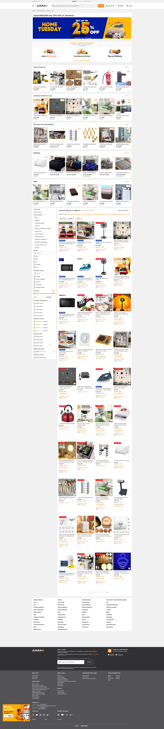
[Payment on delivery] (58, 715)
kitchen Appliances (87, 607)
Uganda (118, 678)
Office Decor (85, 626)
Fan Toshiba (61, 602)
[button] (74, 237)
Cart (130, 6)
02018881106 (43, 707)
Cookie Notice (63, 655)
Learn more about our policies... (82, 60)
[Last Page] (107, 592)
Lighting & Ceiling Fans (41, 239)
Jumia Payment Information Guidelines (66, 681)
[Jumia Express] (39, 352)
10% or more (39, 315)
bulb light (60, 619)
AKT (37, 259)
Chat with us (35, 675)
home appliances (86, 604)
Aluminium (39, 284)
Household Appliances (112, 604)
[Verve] (71, 715)
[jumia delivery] (88, 1)
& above (45, 321)
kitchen (60, 599)
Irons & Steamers (39, 234)
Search (101, 5)
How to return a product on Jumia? (40, 688)
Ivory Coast (110, 678)
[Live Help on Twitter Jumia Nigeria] (44, 715)
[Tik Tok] (47, 715)
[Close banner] (28, 706)
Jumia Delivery (35, 698)
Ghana (109, 677)
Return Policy (35, 695)
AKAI (37, 256)
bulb (34, 614)
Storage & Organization (41, 242)
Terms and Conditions (62, 679)
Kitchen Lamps (61, 614)
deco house (36, 622)
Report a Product (36, 691)
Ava (37, 267)
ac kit (34, 602)
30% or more (39, 309)
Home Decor (38, 231)
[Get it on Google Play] (119, 655)
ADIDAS (34, 719)
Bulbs (107, 612)
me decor (108, 622)
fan (107, 602)
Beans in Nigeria (86, 214)
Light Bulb (109, 614)
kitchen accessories (111, 607)
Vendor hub (85, 677)
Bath (36, 217)
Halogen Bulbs (86, 617)
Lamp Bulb (36, 619)
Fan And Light (110, 619)
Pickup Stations (35, 696)
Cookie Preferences (62, 693)
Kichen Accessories (38, 609)
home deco (60, 622)
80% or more (39, 336)
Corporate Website (62, 678)
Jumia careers (60, 677)
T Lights (108, 609)
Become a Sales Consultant (89, 678)
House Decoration (62, 629)
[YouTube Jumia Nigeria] (37, 715)
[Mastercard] (62, 715)
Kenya (109, 679)
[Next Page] (103, 592)
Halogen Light (61, 617)
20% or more (39, 312)
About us (59, 675)
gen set (84, 619)
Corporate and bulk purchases (39, 689)
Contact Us (34, 678)
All (36, 261)
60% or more (39, 339)
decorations (61, 626)
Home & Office (40, 10)
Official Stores (60, 682)
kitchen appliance (62, 607)
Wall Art (37, 247)
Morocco (118, 675)
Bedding (37, 220)
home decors (85, 622)
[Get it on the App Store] (111, 655)
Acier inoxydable (40, 279)
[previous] (34, 81)
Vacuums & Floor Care (41, 245)
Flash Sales (59, 684)
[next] (129, 81)
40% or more (39, 306)
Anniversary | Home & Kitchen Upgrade (116, 599)
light (59, 612)
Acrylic (38, 282)
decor (34, 626)
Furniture (37, 225)
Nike (46, 719)
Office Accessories (62, 609)
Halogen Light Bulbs (38, 617)
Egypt (109, 675)
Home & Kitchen (37, 215)
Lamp (83, 614)
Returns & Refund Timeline (38, 694)
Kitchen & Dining (39, 236)
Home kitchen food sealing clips (100, 214)
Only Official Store (41, 357)
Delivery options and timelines (39, 686)
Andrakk (38, 264)
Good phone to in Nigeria (74, 214)
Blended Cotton (40, 287)
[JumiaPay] (80, 1)
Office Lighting (37, 612)
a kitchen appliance (38, 607)
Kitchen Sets (61, 604)
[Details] (54, 351)
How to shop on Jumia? (37, 685)
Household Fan (86, 602)
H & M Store (85, 609)
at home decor (86, 624)
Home (33, 10)
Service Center (35, 683)
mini (34, 604)
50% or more (39, 303)
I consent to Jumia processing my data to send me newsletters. (75, 658)
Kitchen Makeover (38, 599)
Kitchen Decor (37, 629)
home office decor (111, 624)
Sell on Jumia (37, 1)
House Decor (109, 626)
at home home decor (38, 624)
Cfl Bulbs (84, 612)
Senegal (118, 677)
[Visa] (67, 715)
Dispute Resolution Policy (38, 692)
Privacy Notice (60, 690)
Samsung (59, 719)
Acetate (38, 276)
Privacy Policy (95, 654)
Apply (53, 290)
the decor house (62, 624)
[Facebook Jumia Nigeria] (33, 715)
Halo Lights (109, 617)
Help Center (35, 677)
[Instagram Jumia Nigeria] (40, 715)
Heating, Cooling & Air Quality (42, 228)
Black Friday (60, 685)
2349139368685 (41, 708)
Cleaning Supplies (39, 223)
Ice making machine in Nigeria (118, 214)
